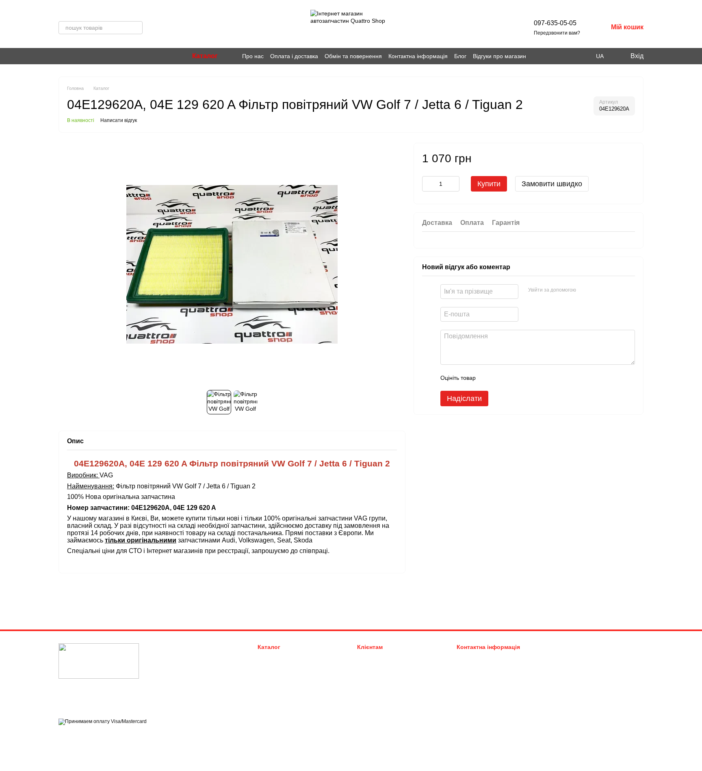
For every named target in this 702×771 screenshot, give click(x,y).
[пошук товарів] (136, 27)
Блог (460, 56)
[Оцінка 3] (515, 378)
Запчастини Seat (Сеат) (286, 688)
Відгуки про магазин (499, 56)
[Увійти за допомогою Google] (598, 290)
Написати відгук (118, 120)
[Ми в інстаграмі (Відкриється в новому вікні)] (61, 56)
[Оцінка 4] (528, 378)
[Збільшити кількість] (453, 183)
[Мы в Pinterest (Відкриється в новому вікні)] (71, 56)
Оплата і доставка (294, 56)
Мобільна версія (85, 736)
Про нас (253, 56)
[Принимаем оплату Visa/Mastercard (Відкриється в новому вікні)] (102, 721)
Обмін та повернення (353, 56)
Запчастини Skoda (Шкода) (291, 678)
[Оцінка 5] (541, 378)
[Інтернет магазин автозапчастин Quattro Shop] (98, 661)
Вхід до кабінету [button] (377, 658)
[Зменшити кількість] (428, 183)
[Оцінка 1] (489, 378)
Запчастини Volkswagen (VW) (293, 668)
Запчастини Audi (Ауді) (286, 658)
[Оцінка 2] (502, 378)
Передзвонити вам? (557, 33)
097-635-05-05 (555, 23)
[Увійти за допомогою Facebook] (585, 290)
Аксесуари (271, 698)
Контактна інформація (418, 56)
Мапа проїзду (569, 696)
